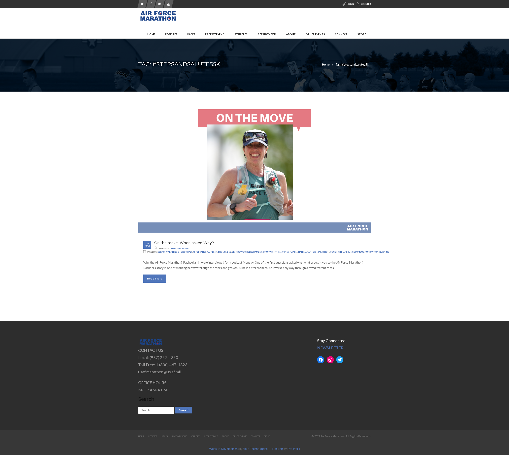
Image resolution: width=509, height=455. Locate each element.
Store (361, 34)
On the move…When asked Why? (184, 243)
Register (365, 4)
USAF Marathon (180, 248)
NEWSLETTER (330, 347)
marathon (323, 252)
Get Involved (266, 34)
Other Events (315, 34)
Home (151, 34)
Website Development (224, 448)
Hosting (277, 448)
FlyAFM (293, 252)
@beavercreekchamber (248, 252)
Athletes (241, 34)
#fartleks (171, 252)
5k (233, 252)
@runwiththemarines (276, 252)
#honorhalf (185, 252)
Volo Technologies (255, 448)
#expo (161, 252)
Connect (341, 34)
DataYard (293, 448)
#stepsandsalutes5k (205, 252)
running (384, 252)
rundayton (372, 252)
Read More (154, 278)
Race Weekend (214, 34)
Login (350, 4)
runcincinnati (338, 252)
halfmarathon (307, 252)
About (291, 34)
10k (220, 252)
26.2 (229, 252)
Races (191, 34)
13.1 (224, 252)
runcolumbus (356, 252)
